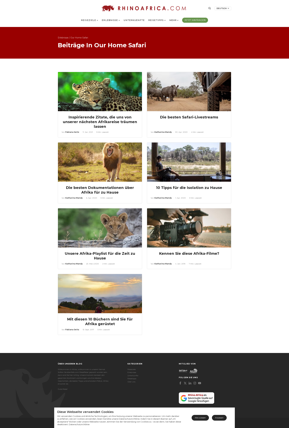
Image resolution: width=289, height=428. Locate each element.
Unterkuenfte (134, 20)
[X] (185, 383)
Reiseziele (88, 20)
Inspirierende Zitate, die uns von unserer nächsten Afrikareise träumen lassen (100, 122)
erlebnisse (63, 37)
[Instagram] (194, 383)
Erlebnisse (110, 20)
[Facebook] (180, 383)
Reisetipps (156, 20)
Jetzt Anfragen (195, 20)
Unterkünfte (132, 375)
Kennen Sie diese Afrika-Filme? (189, 253)
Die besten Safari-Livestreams (189, 117)
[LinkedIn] (189, 383)
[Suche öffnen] (209, 8)
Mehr (172, 20)
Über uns (131, 382)
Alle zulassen (200, 418)
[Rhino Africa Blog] (144, 8)
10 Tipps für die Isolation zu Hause (189, 187)
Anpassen (219, 418)
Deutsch (222, 8)
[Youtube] (199, 383)
